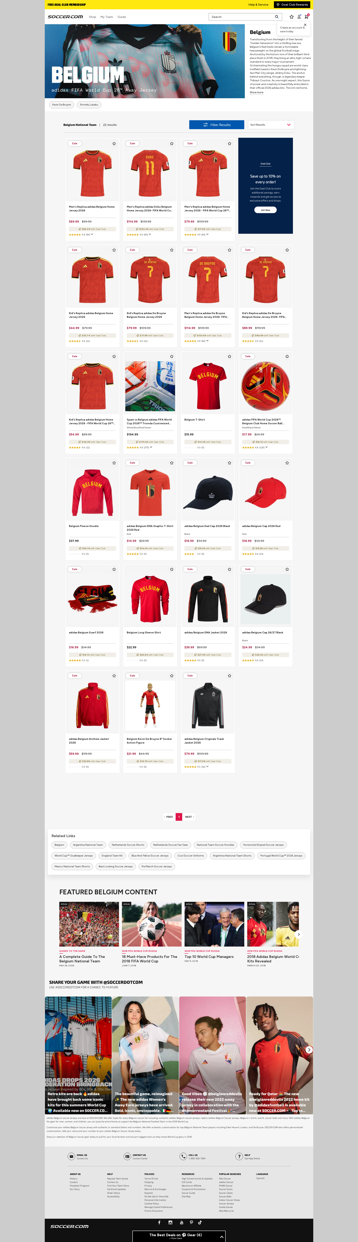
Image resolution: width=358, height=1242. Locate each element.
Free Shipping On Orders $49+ (69, 5)
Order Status (113, 1192)
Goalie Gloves (226, 1207)
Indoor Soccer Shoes (229, 1200)
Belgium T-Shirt (194, 419)
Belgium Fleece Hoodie (84, 526)
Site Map (186, 1196)
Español (149, 1192)
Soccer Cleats (226, 1192)
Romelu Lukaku (89, 104)
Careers (74, 1182)
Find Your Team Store (118, 1185)
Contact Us (112, 1182)
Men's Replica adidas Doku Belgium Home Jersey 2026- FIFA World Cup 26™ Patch (149, 208)
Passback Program (79, 1185)
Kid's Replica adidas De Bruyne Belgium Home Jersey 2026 (146, 315)
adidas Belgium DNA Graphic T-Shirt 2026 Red (150, 528)
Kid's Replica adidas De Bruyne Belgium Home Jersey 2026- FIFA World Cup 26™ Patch (263, 315)
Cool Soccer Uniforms (191, 855)
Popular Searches (230, 1174)
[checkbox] (114, 143)
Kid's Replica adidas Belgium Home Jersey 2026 (91, 315)
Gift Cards (187, 1182)
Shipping (149, 1182)
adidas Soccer (226, 1182)
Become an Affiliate (191, 1185)
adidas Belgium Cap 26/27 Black (262, 632)
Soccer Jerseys (226, 1203)
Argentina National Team (88, 844)
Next (190, 816)
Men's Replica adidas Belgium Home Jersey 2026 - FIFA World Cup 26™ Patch (207, 208)
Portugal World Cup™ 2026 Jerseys (281, 855)
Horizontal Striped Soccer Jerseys (263, 844)
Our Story (75, 1189)
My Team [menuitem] (107, 17)
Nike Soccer (225, 1178)
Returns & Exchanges (155, 1189)
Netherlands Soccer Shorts (128, 844)
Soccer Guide (188, 1192)
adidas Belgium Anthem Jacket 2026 (89, 740)
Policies (149, 1174)
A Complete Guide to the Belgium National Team (82, 958)
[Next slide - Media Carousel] (309, 1050)
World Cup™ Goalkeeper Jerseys (74, 855)
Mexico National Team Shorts (72, 866)
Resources (188, 1174)
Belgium (59, 844)
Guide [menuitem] (121, 17)
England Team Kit (112, 855)
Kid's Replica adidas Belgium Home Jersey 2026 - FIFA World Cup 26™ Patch (91, 421)
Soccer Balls (225, 1196)
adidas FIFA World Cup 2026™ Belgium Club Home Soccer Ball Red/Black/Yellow (262, 421)
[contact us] (69, 1229)
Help (110, 1174)
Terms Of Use (151, 1178)
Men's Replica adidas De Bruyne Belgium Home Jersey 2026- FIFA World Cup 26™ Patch (205, 315)
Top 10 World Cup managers (209, 956)
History (73, 1178)
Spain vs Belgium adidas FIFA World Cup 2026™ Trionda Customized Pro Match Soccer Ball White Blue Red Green (149, 421)
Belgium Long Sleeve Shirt (144, 632)
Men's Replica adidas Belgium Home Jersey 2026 (92, 208)
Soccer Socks (226, 1189)
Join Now (265, 210)
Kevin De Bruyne (61, 104)
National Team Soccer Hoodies (215, 844)
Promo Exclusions (154, 1210)
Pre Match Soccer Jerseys (157, 866)
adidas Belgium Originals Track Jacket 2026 (204, 740)
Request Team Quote (117, 1178)
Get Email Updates (116, 1189)
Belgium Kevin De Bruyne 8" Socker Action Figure (149, 740)
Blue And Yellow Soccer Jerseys (150, 855)
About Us (75, 1174)
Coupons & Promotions (193, 1189)
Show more (256, 92)
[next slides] (298, 934)
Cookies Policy (152, 1203)
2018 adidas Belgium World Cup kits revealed (275, 958)
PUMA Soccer (226, 1185)
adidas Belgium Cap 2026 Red (261, 526)
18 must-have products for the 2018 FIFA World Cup (149, 958)
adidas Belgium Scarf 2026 (86, 632)
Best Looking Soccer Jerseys (116, 866)
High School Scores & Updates (197, 1178)
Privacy (148, 1185)
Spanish (260, 1178)
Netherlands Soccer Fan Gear (170, 844)
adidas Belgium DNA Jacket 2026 (205, 632)
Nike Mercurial (226, 1210)
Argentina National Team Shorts (232, 855)
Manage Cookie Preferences (158, 1207)
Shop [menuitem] (92, 17)
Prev (170, 816)
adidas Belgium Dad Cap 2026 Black (207, 526)
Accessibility (113, 1196)
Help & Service (258, 4)
